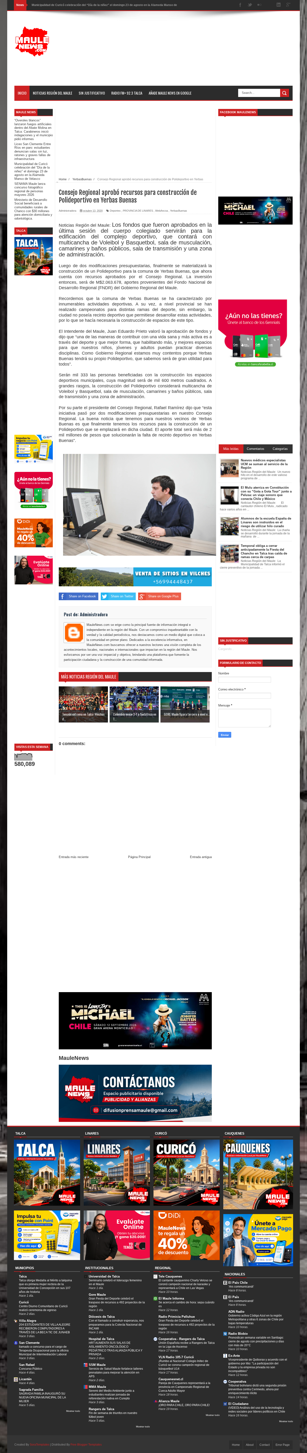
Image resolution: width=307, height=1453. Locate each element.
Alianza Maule (169, 1401)
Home (236, 1445)
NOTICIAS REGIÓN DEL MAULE (52, 93)
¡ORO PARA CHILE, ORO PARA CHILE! (184, 1405)
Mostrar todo (73, 1411)
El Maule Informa (171, 1298)
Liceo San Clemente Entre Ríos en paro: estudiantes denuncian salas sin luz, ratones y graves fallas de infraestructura (32, 151)
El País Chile (238, 1282)
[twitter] (250, 5)
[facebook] (240, 5)
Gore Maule (97, 1294)
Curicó (24, 1302)
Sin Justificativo (92, 93)
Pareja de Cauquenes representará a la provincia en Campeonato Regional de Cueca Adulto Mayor (184, 1386)
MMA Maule (97, 1387)
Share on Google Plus (163, 596)
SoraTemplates (39, 1444)
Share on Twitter (122, 596)
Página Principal (139, 857)
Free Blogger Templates (86, 1444)
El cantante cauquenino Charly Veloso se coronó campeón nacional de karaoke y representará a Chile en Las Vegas (185, 1284)
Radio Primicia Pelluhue (177, 1316)
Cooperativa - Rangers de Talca (182, 1339)
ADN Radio (236, 1311)
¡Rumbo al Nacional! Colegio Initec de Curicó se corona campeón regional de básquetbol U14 (184, 1364)
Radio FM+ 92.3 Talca (126, 93)
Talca (23, 1276)
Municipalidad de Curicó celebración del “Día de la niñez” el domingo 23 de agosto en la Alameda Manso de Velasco (32, 171)
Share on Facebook (82, 596)
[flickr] (259, 5)
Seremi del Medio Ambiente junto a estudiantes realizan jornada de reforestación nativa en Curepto (111, 1394)
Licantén (25, 1379)
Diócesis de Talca (102, 1316)
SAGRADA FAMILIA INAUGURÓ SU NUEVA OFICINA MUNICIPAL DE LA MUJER (42, 1397)
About (250, 1445)
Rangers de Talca (101, 1409)
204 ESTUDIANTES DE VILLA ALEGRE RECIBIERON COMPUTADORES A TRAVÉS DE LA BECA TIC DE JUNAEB (44, 1328)
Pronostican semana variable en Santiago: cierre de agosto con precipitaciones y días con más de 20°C (256, 1341)
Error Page (283, 1445)
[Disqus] (135, 926)
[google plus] (288, 5)
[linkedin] (278, 5)
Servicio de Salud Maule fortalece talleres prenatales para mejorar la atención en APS (116, 1372)
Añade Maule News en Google (170, 93)
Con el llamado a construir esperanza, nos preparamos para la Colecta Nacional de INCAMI (116, 1324)
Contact (265, 1445)
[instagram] (269, 5)
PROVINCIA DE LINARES (138, 210)
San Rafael (27, 1365)
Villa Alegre (27, 1321)
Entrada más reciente (74, 857)
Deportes (115, 210)
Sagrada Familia (31, 1389)
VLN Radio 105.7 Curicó (176, 1357)
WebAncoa (161, 210)
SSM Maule (97, 1365)
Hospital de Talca (101, 1339)
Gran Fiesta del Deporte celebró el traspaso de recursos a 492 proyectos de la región (117, 1302)
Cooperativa (237, 1381)
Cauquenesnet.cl (171, 1379)
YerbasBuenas (178, 210)
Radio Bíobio (238, 1333)
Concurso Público (30, 1368)
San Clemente (29, 1343)
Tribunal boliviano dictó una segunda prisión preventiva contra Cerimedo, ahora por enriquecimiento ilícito (257, 1389)
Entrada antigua (201, 857)
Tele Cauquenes (170, 1276)
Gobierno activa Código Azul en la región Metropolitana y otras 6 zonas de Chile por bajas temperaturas (255, 1319)
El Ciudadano (238, 1404)
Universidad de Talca (104, 1276)
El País (233, 1297)
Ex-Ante (234, 1355)
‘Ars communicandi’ (241, 1286)
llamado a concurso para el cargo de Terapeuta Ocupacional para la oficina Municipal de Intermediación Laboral (44, 1350)
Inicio (22, 93)
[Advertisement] (205, 52)
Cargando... (226, 649)
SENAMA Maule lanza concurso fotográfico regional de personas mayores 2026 (29, 189)
